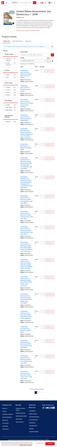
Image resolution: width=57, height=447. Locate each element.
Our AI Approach (33, 419)
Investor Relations (7, 417)
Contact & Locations (7, 414)
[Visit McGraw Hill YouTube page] (47, 407)
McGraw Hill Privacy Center (26, 445)
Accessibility (32, 410)
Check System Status (21, 416)
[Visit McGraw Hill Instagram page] (50, 407)
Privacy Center (19, 439)
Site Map (46, 439)
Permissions (32, 422)
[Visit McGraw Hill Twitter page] (45, 407)
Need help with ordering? (22, 30)
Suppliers (31, 428)
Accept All (50, 443)
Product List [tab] (6, 41)
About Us (4, 408)
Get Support (19, 419)
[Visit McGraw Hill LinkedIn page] (54, 407)
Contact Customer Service (20, 409)
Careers (4, 411)
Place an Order (19, 422)
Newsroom (5, 420)
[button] (46, 3)
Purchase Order (33, 425)
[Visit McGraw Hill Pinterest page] (52, 407)
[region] (28, 443)
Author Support (33, 413)
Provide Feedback (33, 431)
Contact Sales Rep (20, 413)
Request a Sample (35, 30)
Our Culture (5, 423)
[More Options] (55, 3)
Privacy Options (39, 443)
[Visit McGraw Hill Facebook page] (43, 407)
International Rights (34, 416)
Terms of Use (11, 439)
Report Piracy (40, 439)
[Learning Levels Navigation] (6, 2)
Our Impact (5, 426)
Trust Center (5, 429)
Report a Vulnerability (30, 439)
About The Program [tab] (17, 41)
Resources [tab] (28, 41)
